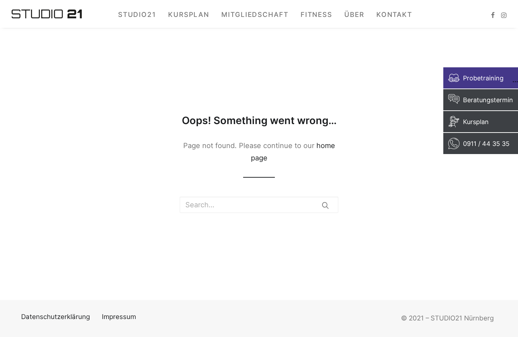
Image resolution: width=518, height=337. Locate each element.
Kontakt (394, 15)
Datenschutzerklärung (55, 317)
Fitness (316, 15)
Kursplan (188, 15)
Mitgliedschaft (255, 15)
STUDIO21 (137, 15)
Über (354, 15)
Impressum (119, 317)
